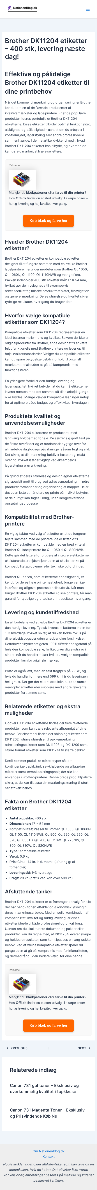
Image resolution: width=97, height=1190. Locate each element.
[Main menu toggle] (87, 9)
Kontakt (49, 1157)
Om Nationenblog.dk (49, 1151)
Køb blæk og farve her (48, 221)
